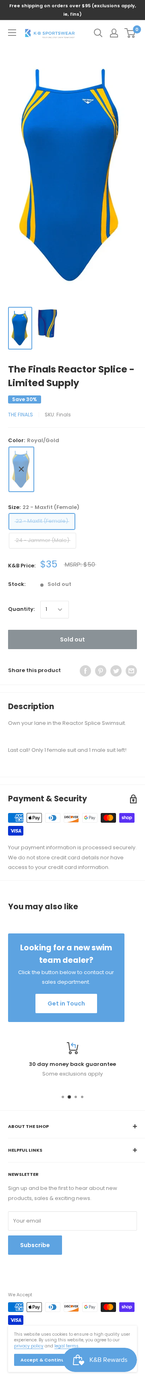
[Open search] (98, 33)
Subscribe (35, 1245)
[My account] (114, 33)
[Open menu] (12, 32)
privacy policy (29, 1346)
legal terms (66, 1346)
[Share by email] (131, 671)
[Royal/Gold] (21, 469)
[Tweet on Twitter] (116, 671)
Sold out (72, 639)
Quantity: (21, 609)
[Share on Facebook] (85, 671)
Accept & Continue (44, 1360)
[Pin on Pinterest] (100, 671)
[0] (130, 33)
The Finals (20, 414)
